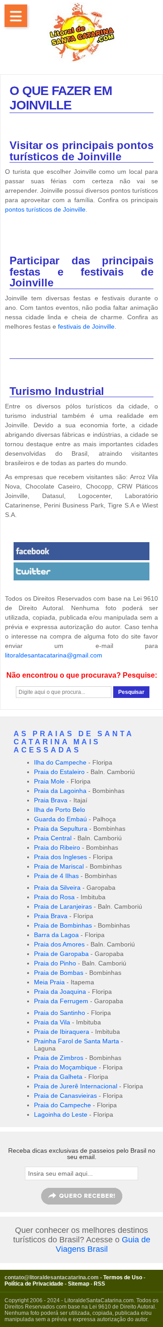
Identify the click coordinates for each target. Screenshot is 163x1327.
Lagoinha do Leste (60, 1114)
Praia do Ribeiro (57, 847)
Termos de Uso (122, 1277)
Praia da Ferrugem (61, 1001)
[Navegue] (16, 16)
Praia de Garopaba (61, 953)
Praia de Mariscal (59, 866)
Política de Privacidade (34, 1284)
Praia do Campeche (62, 1105)
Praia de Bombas (58, 972)
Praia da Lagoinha (60, 790)
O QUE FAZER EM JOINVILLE (61, 98)
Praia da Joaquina (60, 991)
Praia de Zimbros (58, 1057)
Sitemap (78, 1284)
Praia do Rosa (54, 897)
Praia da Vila (52, 1022)
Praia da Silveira (57, 887)
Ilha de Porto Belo (59, 809)
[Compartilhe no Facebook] (81, 551)
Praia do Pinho (55, 963)
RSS (99, 1284)
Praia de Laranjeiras (63, 906)
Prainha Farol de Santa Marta (76, 1041)
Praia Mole (49, 781)
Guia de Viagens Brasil (103, 1244)
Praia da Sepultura (60, 828)
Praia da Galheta (58, 1076)
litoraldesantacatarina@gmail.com (53, 655)
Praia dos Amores (59, 944)
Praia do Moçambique (65, 1067)
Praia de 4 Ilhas (56, 875)
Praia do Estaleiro (59, 771)
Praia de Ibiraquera (61, 1031)
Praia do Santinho (59, 1012)
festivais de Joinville (86, 326)
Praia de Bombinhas (63, 925)
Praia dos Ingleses (60, 857)
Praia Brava (50, 800)
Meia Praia (49, 982)
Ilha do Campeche (60, 762)
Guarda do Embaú (60, 819)
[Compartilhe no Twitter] (81, 571)
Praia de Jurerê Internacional (75, 1086)
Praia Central (53, 838)
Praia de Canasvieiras (65, 1095)
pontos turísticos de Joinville (45, 209)
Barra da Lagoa (56, 934)
